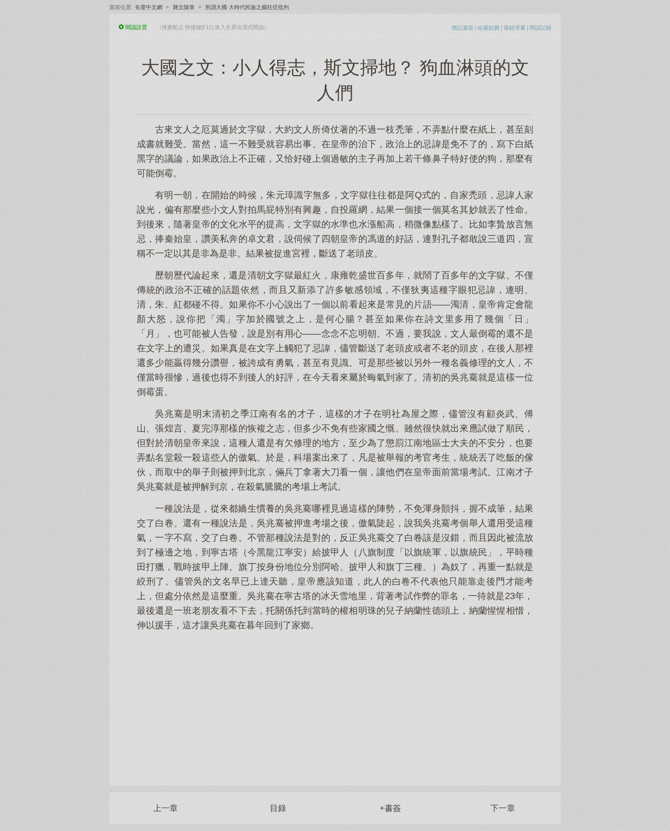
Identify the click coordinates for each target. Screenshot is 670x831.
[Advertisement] (335, 703)
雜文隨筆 (184, 7)
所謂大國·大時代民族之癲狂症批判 (247, 7)
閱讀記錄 (540, 28)
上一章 (165, 808)
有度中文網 (148, 7)
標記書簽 (463, 28)
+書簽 (390, 808)
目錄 (278, 808)
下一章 (502, 808)
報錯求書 (515, 28)
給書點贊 (489, 28)
